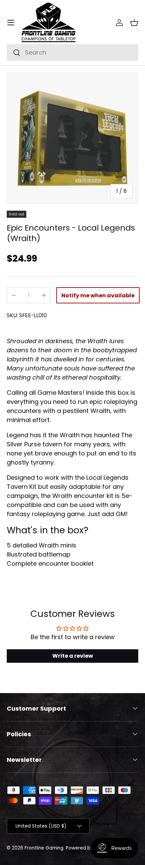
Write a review (72, 656)
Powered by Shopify (89, 848)
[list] (72, 138)
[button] (134, 22)
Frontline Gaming (44, 848)
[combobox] (72, 52)
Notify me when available (98, 295)
